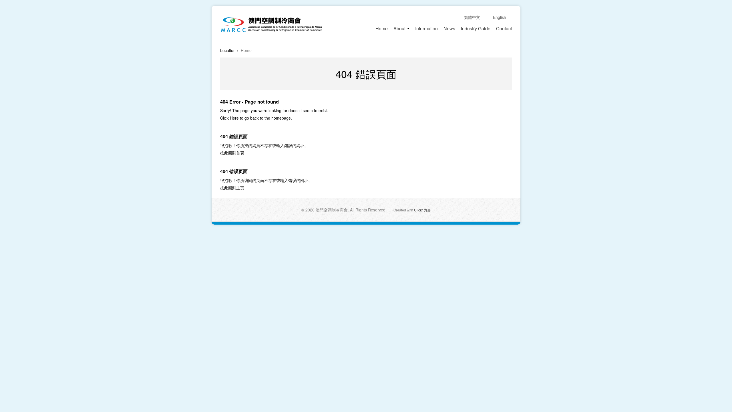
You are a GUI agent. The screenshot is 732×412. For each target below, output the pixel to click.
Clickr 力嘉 (422, 209)
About (400, 28)
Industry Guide (475, 28)
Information (426, 28)
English (499, 17)
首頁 (240, 153)
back (254, 118)
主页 (240, 188)
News (449, 28)
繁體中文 (472, 17)
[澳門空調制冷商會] (271, 24)
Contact (504, 28)
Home (381, 28)
